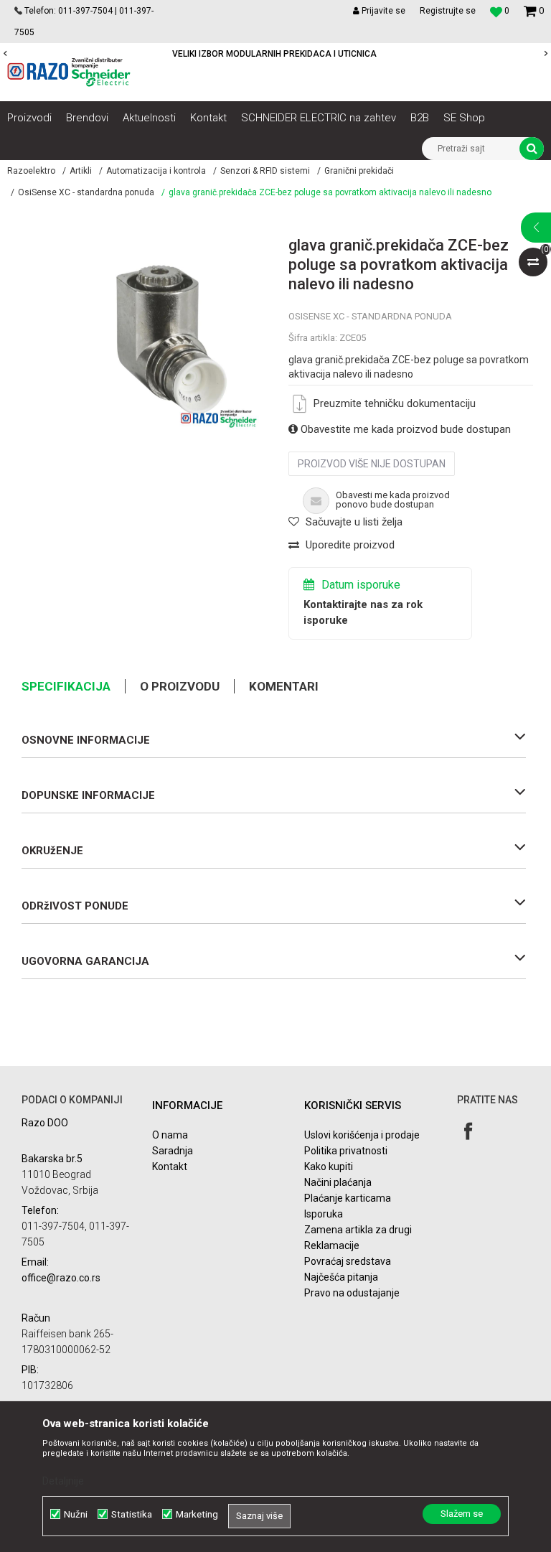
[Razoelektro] (69, 72)
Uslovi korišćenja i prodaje (362, 1135)
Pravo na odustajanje (352, 1293)
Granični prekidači (359, 171)
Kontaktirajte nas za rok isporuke (363, 612)
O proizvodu (180, 686)
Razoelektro (31, 171)
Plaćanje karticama (347, 1198)
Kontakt (169, 1166)
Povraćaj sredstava (347, 1261)
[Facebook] (468, 1131)
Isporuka (323, 1214)
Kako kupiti (328, 1166)
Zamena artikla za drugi (358, 1229)
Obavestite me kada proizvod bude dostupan (404, 429)
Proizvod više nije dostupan (372, 463)
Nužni (76, 1514)
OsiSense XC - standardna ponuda (86, 192)
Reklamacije (331, 1245)
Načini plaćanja (338, 1182)
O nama (170, 1135)
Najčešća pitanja (341, 1277)
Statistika (131, 1514)
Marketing (197, 1514)
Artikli (81, 171)
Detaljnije (63, 1480)
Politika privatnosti (345, 1150)
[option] (169, 340)
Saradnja (172, 1150)
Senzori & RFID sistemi (265, 171)
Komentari (284, 686)
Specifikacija (66, 686)
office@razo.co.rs (61, 1278)
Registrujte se (448, 11)
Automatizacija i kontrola (156, 171)
